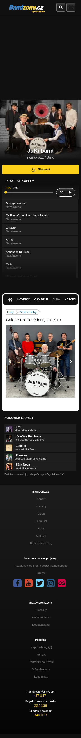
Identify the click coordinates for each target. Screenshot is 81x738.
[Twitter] (40, 583)
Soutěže (41, 535)
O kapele (41, 299)
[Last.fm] (62, 583)
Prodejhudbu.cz (41, 617)
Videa (41, 513)
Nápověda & (41, 647)
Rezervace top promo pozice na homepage (41, 565)
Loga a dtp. (41, 676)
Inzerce (41, 573)
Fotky (10, 312)
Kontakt (41, 654)
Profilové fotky (27, 312)
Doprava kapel (41, 624)
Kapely (41, 499)
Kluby (41, 528)
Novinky (23, 299)
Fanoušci (41, 521)
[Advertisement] (40, 57)
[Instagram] (51, 583)
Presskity (41, 610)
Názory (70, 299)
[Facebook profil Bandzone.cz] (18, 583)
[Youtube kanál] (29, 583)
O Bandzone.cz (41, 669)
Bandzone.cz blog (41, 543)
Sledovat (44, 169)
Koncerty (41, 506)
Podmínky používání (41, 662)
